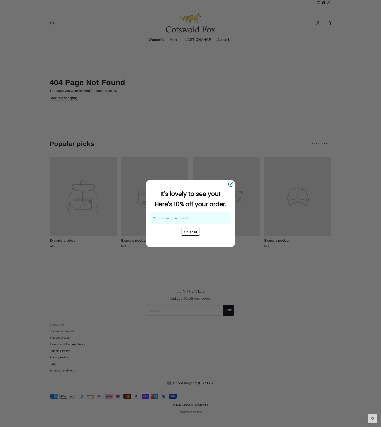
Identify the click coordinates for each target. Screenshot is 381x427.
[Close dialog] (230, 184)
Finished (190, 231)
